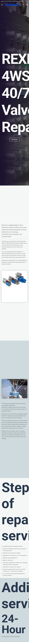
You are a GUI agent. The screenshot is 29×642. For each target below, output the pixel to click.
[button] (24, 5)
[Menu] (2, 4)
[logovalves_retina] (12, 4)
